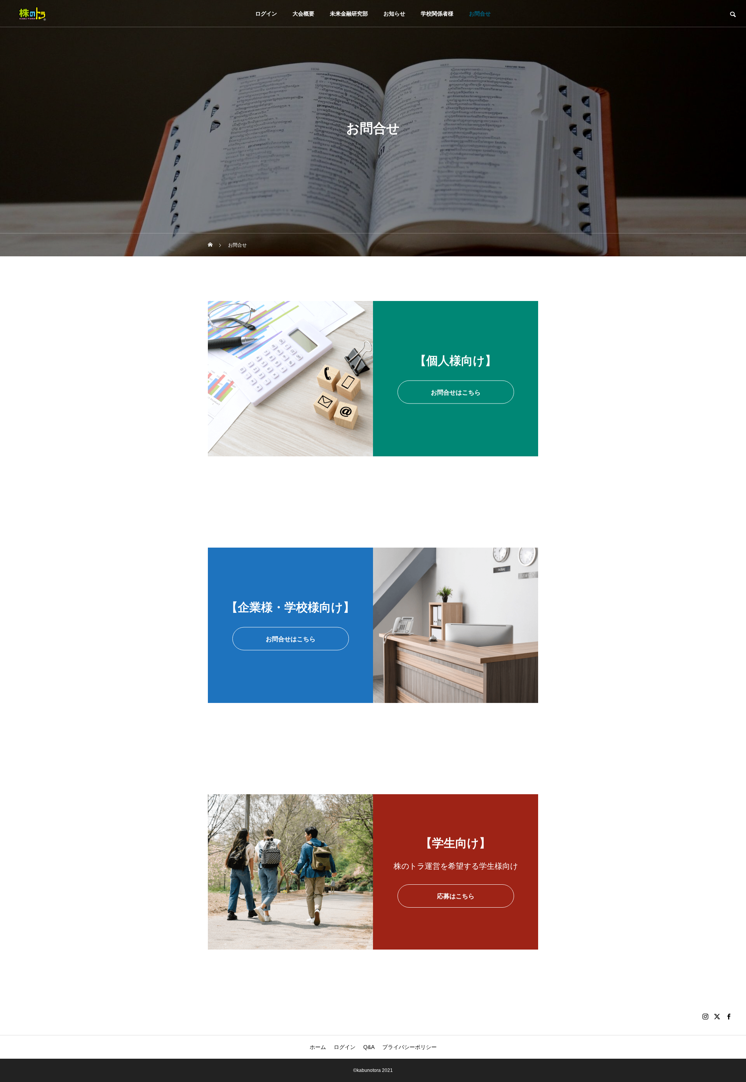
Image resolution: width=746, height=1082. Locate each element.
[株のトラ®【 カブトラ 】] (32, 13)
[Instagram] (705, 1016)
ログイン (266, 13)
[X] (717, 1016)
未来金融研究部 (349, 13)
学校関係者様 (437, 13)
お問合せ (480, 13)
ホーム (318, 1047)
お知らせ (394, 13)
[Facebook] (728, 1016)
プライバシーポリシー (409, 1047)
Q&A (369, 1047)
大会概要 (303, 13)
